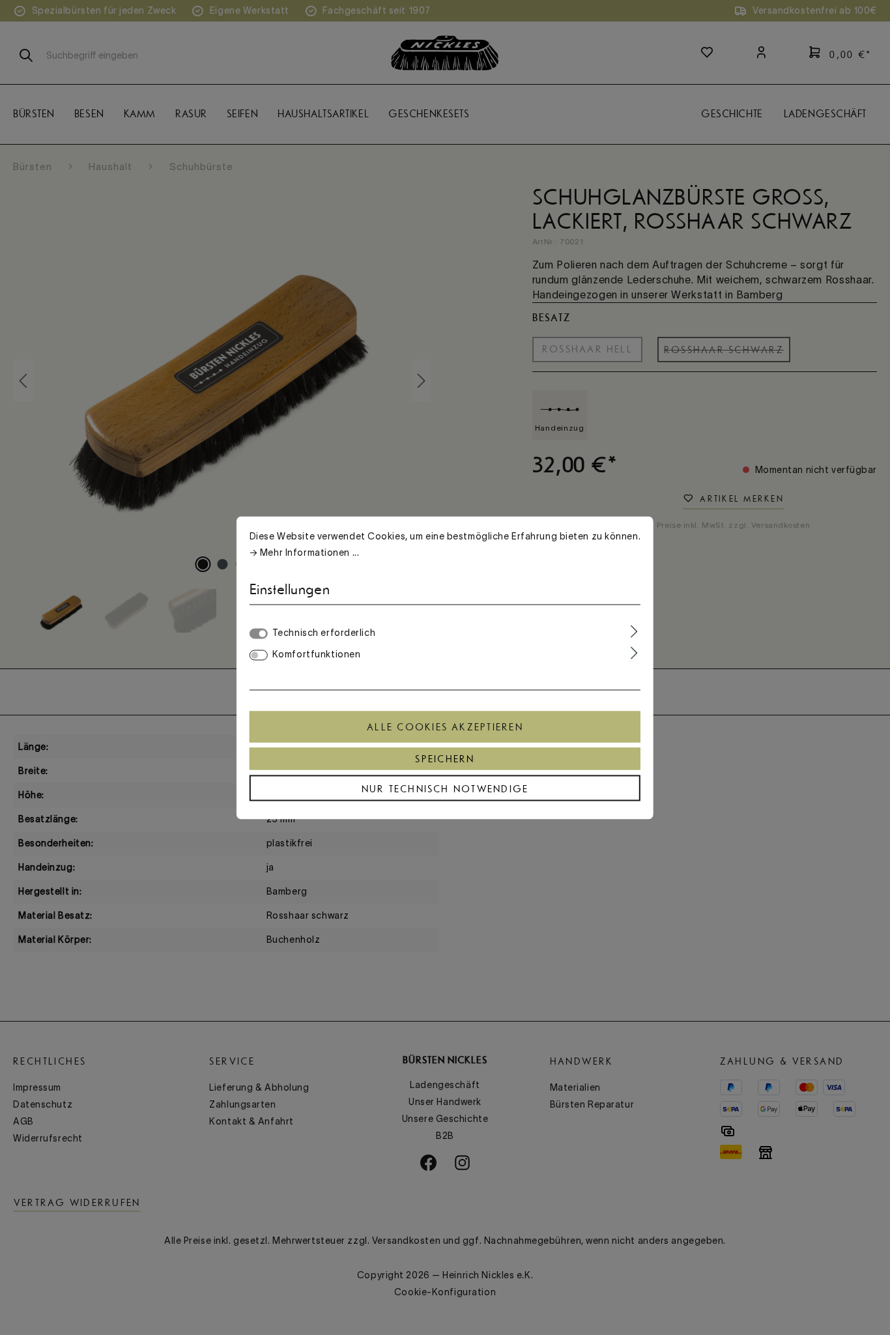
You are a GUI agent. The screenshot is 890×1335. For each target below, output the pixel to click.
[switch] (259, 655)
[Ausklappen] (634, 631)
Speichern (444, 758)
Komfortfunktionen (316, 653)
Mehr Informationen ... (309, 552)
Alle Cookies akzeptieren (445, 726)
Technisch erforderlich (323, 632)
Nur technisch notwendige (445, 788)
